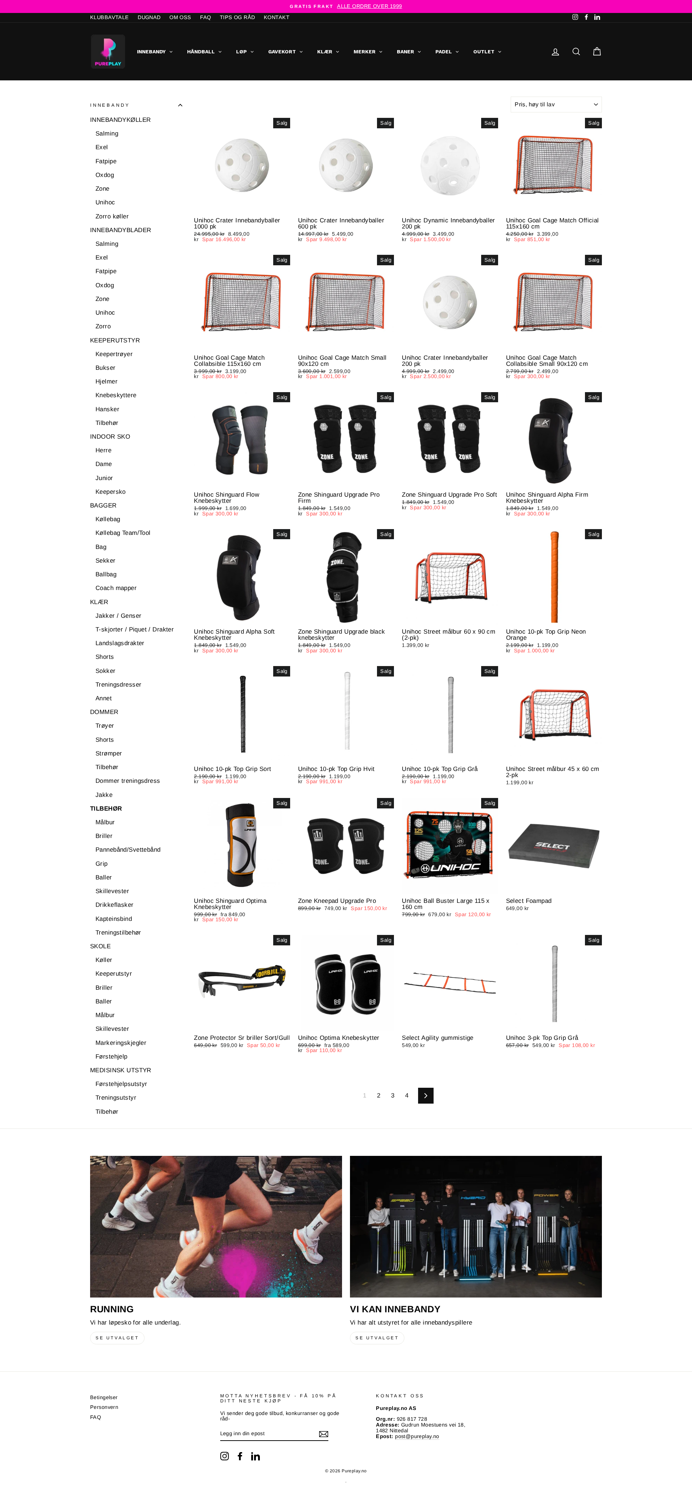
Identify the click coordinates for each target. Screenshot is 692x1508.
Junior (104, 478)
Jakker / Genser (118, 615)
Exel (102, 147)
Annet (104, 698)
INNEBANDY (110, 105)
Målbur (105, 822)
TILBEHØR (106, 808)
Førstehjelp (112, 1056)
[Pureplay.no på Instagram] (224, 1456)
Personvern (104, 1407)
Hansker (107, 409)
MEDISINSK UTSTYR (120, 1070)
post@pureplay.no (417, 1436)
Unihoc (105, 202)
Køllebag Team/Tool (123, 533)
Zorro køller (112, 216)
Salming (107, 133)
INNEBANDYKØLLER (120, 119)
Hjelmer (106, 381)
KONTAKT (276, 17)
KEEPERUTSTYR (115, 340)
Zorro (103, 326)
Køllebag (108, 519)
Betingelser (104, 1397)
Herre (103, 450)
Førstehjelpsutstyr (121, 1084)
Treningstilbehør (118, 932)
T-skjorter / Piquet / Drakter (135, 629)
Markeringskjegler (121, 1042)
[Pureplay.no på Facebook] (240, 1456)
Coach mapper (116, 588)
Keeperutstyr (114, 974)
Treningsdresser (118, 684)
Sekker (106, 560)
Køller (104, 960)
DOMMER (104, 712)
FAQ (205, 17)
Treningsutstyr (116, 1098)
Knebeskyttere (116, 395)
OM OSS (180, 17)
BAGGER (103, 505)
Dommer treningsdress (128, 781)
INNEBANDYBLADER (120, 230)
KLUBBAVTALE (109, 17)
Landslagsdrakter (120, 643)
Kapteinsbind (114, 918)
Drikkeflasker (115, 905)
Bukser (106, 367)
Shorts (105, 657)
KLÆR (99, 602)
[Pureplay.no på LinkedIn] (255, 1456)
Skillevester (112, 891)
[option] (346, 6)
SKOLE (100, 946)
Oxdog (105, 175)
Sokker (106, 670)
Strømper (109, 753)
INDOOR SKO (110, 436)
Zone (103, 188)
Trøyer (105, 726)
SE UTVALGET (117, 1337)
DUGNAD (149, 17)
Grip (102, 863)
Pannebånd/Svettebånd (128, 850)
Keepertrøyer (114, 354)
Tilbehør (107, 423)
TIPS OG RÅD (237, 17)
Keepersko (111, 491)
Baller (104, 877)
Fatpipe (106, 161)
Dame (104, 464)
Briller (104, 836)
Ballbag (106, 574)
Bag (101, 547)
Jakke (104, 794)
